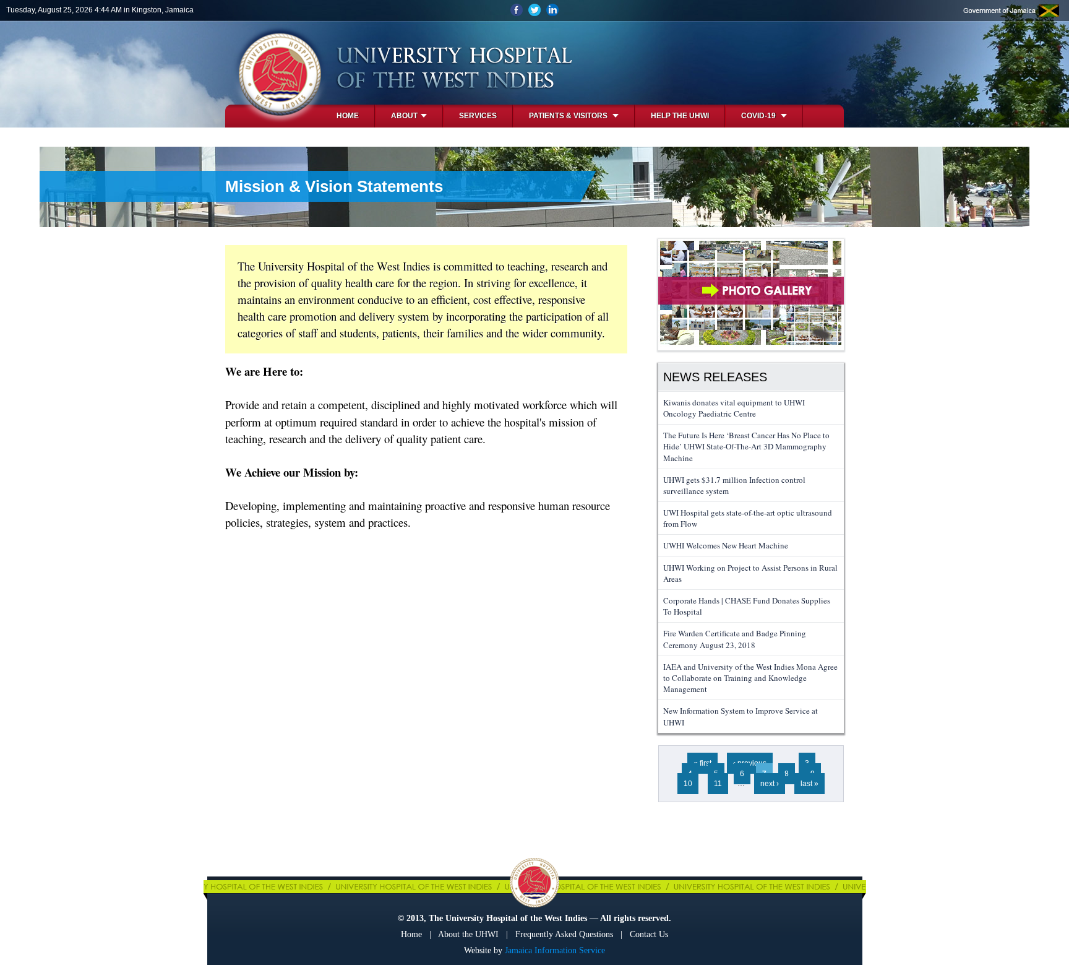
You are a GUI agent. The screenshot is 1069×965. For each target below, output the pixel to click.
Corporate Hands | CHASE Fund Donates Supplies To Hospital (746, 606)
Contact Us (649, 934)
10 (688, 783)
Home (348, 115)
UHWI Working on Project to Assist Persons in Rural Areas (750, 573)
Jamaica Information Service (555, 950)
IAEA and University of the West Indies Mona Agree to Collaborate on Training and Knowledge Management (750, 678)
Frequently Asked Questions (564, 934)
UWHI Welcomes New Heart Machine (725, 545)
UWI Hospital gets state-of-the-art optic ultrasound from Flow (747, 518)
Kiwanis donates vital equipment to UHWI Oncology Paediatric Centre (734, 408)
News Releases (715, 377)
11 (718, 783)
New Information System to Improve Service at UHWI (740, 716)
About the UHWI (468, 934)
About (404, 115)
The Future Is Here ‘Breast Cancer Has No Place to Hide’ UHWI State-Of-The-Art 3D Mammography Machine (746, 446)
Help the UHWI (680, 115)
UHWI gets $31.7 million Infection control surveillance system (734, 485)
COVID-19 (759, 115)
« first (702, 763)
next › (769, 783)
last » (809, 783)
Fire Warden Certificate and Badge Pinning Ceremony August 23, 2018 (734, 639)
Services (478, 115)
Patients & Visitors (569, 115)
